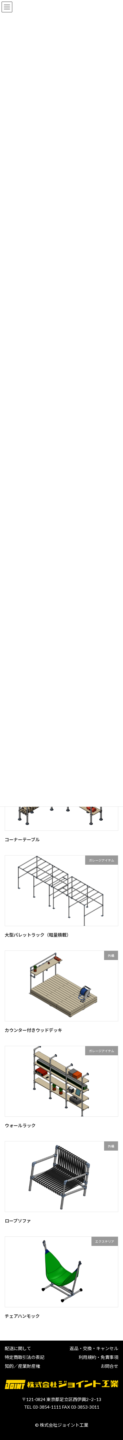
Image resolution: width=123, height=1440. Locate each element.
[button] (18, 1348)
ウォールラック (20, 1125)
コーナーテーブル (22, 839)
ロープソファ (18, 1220)
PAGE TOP (114, 1390)
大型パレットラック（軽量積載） (38, 935)
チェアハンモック (22, 1316)
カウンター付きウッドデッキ (33, 1030)
